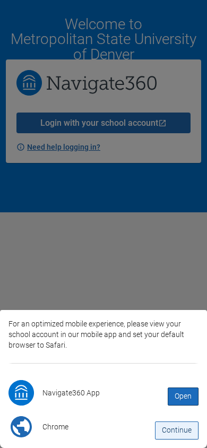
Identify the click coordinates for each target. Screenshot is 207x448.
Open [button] (183, 396)
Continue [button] (177, 430)
